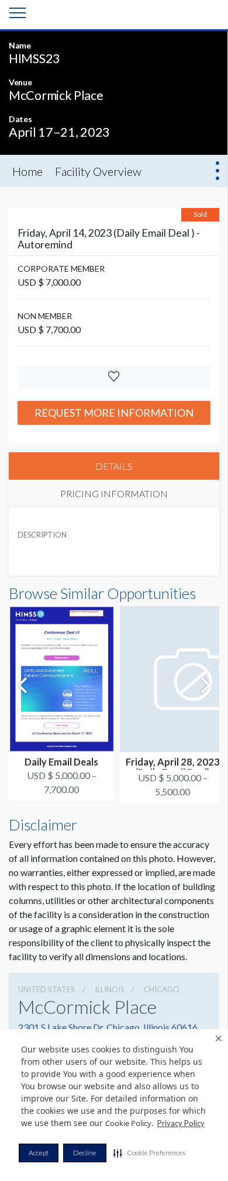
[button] (149, 1153)
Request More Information (114, 412)
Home (27, 171)
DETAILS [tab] (114, 466)
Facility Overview (98, 171)
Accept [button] (39, 1152)
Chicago (161, 989)
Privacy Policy (181, 1123)
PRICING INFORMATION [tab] (114, 493)
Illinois (110, 989)
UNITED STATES (46, 989)
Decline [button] (84, 1152)
